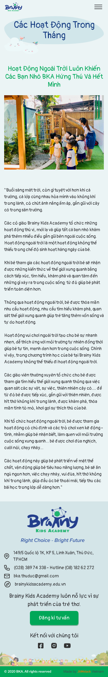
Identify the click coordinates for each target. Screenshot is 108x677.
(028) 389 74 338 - (32, 567)
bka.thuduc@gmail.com (36, 576)
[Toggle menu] (98, 6)
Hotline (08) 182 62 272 (72, 567)
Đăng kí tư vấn (54, 618)
